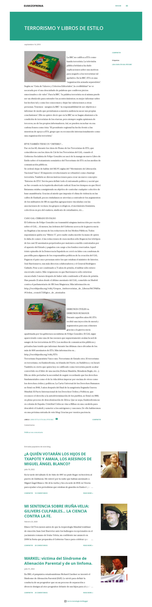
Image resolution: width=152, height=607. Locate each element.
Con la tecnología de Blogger (77, 601)
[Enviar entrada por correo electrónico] (56, 420)
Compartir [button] (116, 53)
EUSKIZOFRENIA (33, 5)
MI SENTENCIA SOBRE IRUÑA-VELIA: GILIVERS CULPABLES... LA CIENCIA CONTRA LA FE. (56, 511)
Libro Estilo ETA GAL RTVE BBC (122, 64)
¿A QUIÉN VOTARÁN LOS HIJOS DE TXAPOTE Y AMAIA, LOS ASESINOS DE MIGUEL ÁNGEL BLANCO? (58, 458)
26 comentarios (41, 545)
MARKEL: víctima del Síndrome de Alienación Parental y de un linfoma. (58, 561)
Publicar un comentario (33, 432)
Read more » (88, 493)
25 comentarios (41, 593)
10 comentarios (41, 493)
